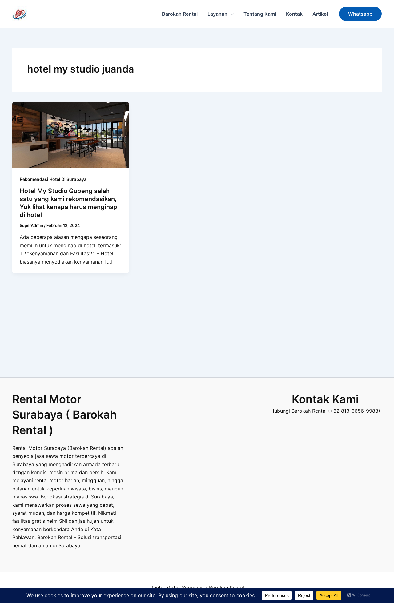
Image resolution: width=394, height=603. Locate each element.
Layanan (217, 14)
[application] (230, 14)
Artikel (320, 14)
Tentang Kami (259, 14)
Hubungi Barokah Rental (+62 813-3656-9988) (325, 411)
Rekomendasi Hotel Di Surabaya (53, 179)
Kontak (294, 14)
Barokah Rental (180, 14)
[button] (360, 14)
